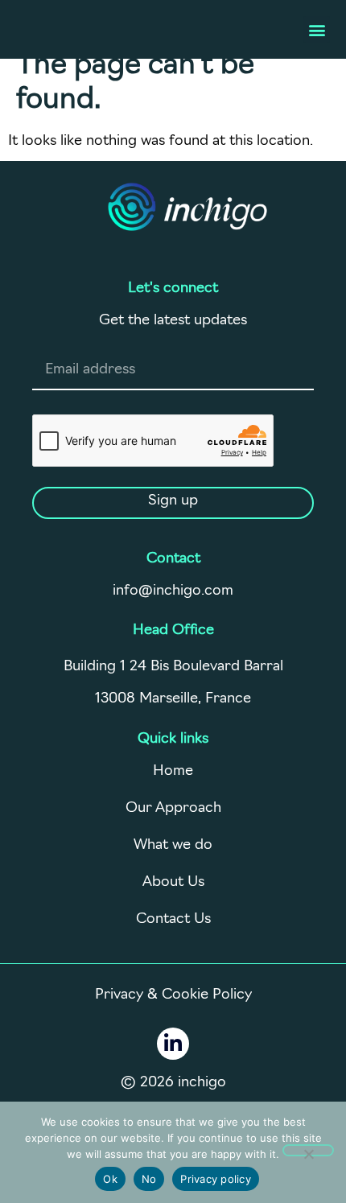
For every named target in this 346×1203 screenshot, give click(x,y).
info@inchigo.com (173, 591)
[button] (316, 29)
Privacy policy (215, 1178)
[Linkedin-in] (173, 1044)
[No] (308, 1150)
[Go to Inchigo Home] (187, 207)
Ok (110, 1178)
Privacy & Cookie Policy (173, 995)
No (149, 1178)
